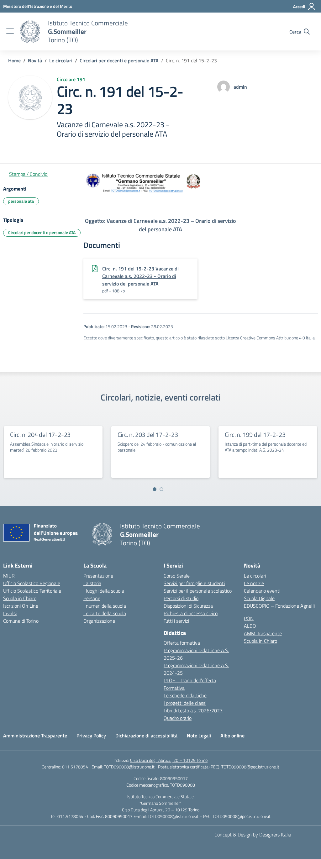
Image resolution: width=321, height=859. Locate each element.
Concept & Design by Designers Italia (252, 834)
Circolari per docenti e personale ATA (42, 232)
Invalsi (10, 613)
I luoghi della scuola (103, 590)
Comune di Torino (21, 621)
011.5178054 (75, 766)
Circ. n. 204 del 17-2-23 (40, 434)
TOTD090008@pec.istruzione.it (250, 766)
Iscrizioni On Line (20, 606)
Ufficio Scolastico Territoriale (32, 590)
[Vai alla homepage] (30, 31)
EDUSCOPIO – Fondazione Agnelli (279, 606)
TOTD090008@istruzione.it (129, 766)
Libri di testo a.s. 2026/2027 (193, 710)
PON (249, 618)
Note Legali (199, 735)
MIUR (9, 575)
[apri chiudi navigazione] (10, 31)
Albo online (232, 735)
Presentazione (98, 575)
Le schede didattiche (185, 695)
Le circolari (255, 575)
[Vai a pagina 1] (154, 489)
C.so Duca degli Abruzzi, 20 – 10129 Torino (169, 760)
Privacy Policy (91, 735)
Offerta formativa (182, 643)
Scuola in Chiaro (19, 598)
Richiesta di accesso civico (191, 613)
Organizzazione (99, 621)
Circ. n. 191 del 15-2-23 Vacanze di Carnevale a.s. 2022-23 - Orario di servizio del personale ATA (140, 276)
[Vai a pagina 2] (161, 489)
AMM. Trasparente (263, 633)
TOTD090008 (182, 785)
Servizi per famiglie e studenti (194, 583)
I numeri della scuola (104, 606)
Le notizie (254, 583)
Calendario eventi (262, 590)
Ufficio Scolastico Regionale (31, 583)
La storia (92, 583)
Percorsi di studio (181, 598)
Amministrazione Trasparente (35, 735)
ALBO (250, 626)
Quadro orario (178, 718)
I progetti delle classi (185, 703)
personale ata (21, 201)
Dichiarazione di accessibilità (146, 735)
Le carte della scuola (104, 613)
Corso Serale (177, 575)
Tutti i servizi (176, 621)
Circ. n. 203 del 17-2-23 (148, 434)
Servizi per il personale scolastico (198, 590)
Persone (91, 598)
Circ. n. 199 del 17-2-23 (255, 434)
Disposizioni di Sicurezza (188, 606)
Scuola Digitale (259, 598)
